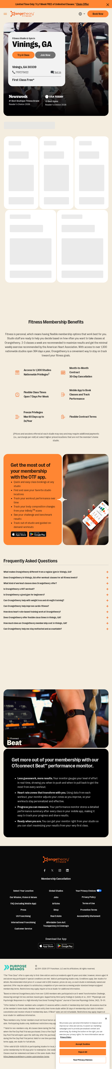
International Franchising (23, 922)
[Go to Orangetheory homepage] (22, 14)
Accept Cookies (83, 1044)
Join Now (45, 55)
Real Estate (56, 916)
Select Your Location (23, 891)
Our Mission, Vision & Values (23, 897)
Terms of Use (88, 903)
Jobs (56, 897)
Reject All (82, 1052)
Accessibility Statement (88, 916)
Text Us (57, 72)
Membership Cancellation (56, 878)
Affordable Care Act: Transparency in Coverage (56, 924)
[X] (52, 870)
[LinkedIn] (67, 870)
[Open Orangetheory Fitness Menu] (5, 14)
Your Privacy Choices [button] (86, 891)
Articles (56, 903)
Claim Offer (82, 4)
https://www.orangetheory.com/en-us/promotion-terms (26, 1056)
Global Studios (56, 891)
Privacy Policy (88, 897)
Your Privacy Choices (82, 1060)
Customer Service (23, 928)
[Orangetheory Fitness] (56, 859)
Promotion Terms (88, 910)
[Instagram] (60, 870)
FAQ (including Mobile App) (23, 903)
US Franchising (23, 916)
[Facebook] (44, 870)
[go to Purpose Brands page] (15, 968)
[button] (81, 14)
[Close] (106, 1018)
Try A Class (23, 55)
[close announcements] (107, 4)
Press (23, 910)
